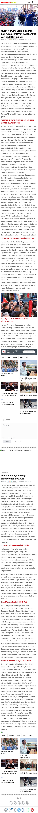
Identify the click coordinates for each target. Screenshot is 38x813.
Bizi (3, 357)
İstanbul (15, 357)
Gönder (7, 441)
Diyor (18, 735)
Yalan (24, 735)
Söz (27, 357)
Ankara (4, 735)
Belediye (11, 735)
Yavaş (30, 735)
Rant (21, 357)
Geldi (8, 357)
